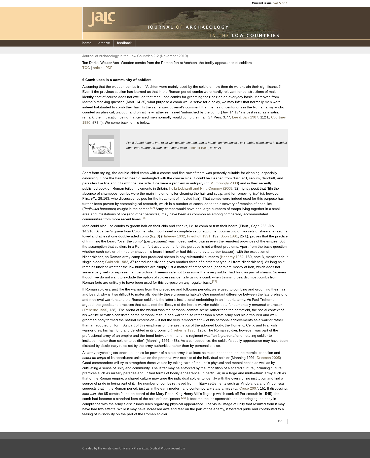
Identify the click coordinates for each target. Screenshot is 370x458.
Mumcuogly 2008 (224, 183)
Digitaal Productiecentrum (167, 448)
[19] (214, 281)
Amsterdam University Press (122, 448)
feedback (124, 43)
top (280, 421)
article (97, 68)
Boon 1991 (229, 236)
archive (104, 43)
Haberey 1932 (173, 236)
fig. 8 (155, 236)
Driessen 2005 (268, 358)
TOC (86, 68)
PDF (109, 68)
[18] (144, 217)
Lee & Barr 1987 (245, 117)
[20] (183, 397)
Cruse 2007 (248, 388)
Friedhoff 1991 (198, 148)
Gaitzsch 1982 (116, 262)
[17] (152, 207)
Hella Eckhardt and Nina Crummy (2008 (200, 188)
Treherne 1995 (95, 310)
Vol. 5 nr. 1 (280, 3)
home (86, 43)
